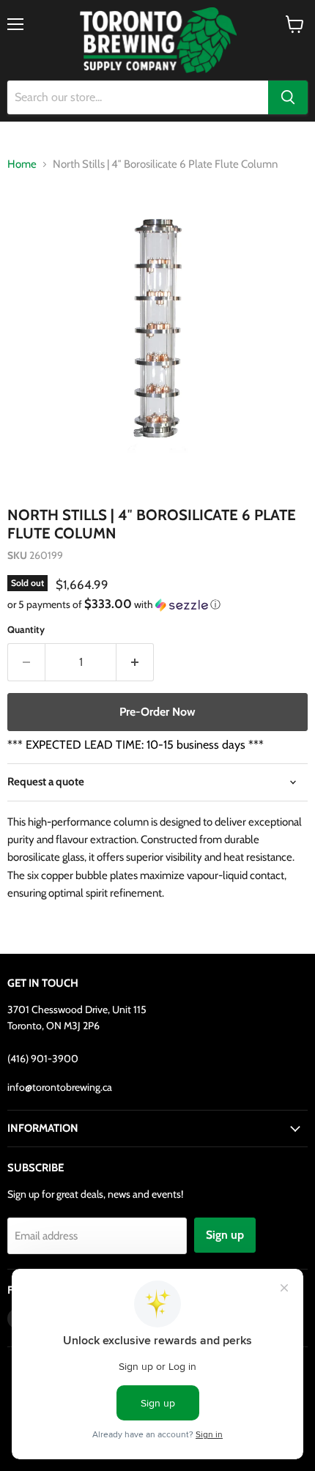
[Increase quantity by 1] (135, 662)
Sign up (225, 1235)
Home (22, 164)
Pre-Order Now (157, 712)
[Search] (288, 97)
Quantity (26, 629)
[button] (157, 604)
